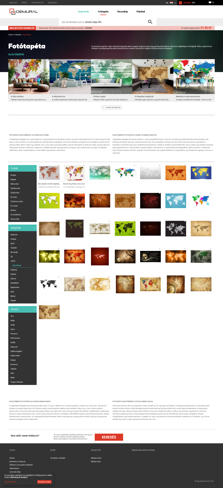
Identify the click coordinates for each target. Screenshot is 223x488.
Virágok (13, 239)
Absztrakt (14, 252)
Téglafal (13, 369)
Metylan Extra (96, 461)
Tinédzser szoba (17, 201)
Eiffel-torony (15, 338)
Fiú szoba (14, 206)
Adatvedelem (14, 468)
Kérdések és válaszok (17, 461)
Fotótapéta (103, 11)
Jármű (13, 261)
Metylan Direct (96, 458)
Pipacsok (14, 347)
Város (13, 329)
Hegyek (13, 300)
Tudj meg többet (10, 482)
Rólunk (12, 458)
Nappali (13, 179)
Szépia (13, 360)
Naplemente (15, 287)
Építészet (14, 235)
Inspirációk (83, 11)
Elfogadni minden (44, 482)
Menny (13, 296)
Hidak (13, 320)
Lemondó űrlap (15, 472)
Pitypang (14, 270)
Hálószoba (15, 184)
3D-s (12, 316)
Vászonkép (122, 11)
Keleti (13, 378)
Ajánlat (24, 3)
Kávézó (13, 210)
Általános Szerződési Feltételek (21, 465)
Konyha (13, 175)
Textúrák (14, 248)
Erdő (12, 373)
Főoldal (10, 35)
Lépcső (13, 279)
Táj (12, 257)
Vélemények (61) (37, 3)
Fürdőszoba (15, 193)
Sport (13, 243)
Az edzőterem (16, 215)
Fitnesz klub (15, 219)
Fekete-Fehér (15, 356)
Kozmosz (14, 364)
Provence (14, 334)
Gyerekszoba (15, 188)
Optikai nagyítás (16, 351)
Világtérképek (16, 265)
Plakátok (141, 11)
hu (167, 3)
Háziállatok (15, 283)
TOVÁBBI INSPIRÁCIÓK (112, 107)
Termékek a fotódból (57, 458)
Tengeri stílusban (17, 382)
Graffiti (13, 342)
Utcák (13, 325)
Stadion (13, 274)
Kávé (12, 292)
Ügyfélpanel (52, 3)
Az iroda (14, 197)
